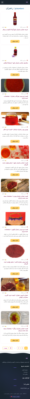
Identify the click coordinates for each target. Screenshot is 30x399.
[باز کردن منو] (2, 2)
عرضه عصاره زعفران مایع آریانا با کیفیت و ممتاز (15, 29)
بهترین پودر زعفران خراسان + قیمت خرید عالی (15, 129)
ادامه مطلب (15, 41)
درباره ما (26, 372)
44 (10, 348)
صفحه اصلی (25, 370)
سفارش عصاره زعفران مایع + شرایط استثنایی (15, 63)
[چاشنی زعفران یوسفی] (27, 2)
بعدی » (5, 348)
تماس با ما (25, 374)
